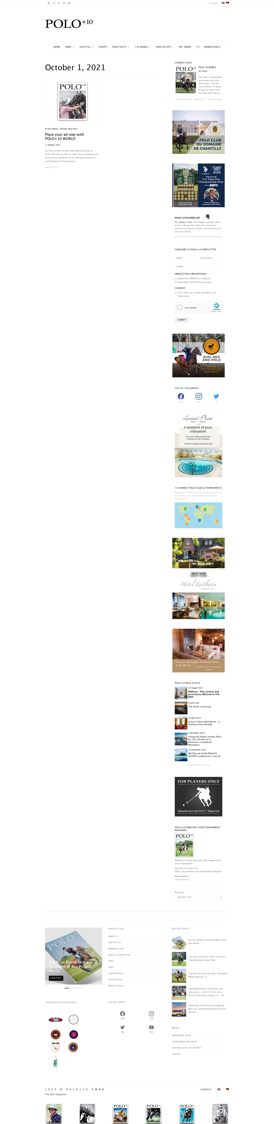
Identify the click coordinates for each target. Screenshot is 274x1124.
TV (197, 47)
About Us (113, 936)
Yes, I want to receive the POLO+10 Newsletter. (197, 294)
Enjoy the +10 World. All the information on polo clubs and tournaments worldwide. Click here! (198, 495)
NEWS (68, 47)
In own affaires (51, 129)
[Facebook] (49, 3)
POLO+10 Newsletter (119, 955)
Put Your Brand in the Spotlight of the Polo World (68, 967)
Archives (179, 892)
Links (111, 967)
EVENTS (103, 47)
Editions (176, 1054)
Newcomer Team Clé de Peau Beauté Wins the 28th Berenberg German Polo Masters (207, 1009)
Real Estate (163, 47)
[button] (51, 168)
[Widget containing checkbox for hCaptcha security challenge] (199, 308)
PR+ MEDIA (185, 47)
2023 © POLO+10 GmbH (75, 1089)
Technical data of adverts (186, 1048)
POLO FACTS (119, 47)
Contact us (114, 943)
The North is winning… (200, 707)
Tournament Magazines (184, 1042)
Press (111, 961)
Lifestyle (85, 47)
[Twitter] (59, 3)
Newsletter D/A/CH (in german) (195, 282)
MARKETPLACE (212, 47)
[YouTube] (64, 3)
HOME (56, 47)
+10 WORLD (141, 47)
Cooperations (115, 973)
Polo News (73, 129)
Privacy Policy (116, 986)
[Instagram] (54, 3)
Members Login (116, 949)
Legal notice (115, 980)
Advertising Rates (181, 1035)
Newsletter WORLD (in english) (194, 278)
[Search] (68, 3)
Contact (213, 3)
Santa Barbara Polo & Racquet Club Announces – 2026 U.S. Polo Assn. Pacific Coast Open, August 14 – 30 (206, 992)
